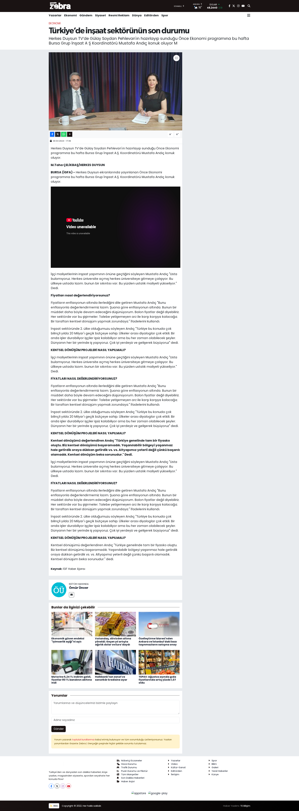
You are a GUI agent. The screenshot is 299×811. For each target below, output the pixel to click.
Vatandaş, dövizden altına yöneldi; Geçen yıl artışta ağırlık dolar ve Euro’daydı (113, 641)
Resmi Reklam (119, 15)
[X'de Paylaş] (57, 134)
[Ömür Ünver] (58, 589)
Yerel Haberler (220, 771)
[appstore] (139, 793)
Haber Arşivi (128, 781)
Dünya (137, 15)
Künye (215, 774)
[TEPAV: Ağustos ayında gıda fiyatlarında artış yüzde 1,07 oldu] (159, 662)
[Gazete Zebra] (60, 6)
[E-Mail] (71, 594)
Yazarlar (55, 15)
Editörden (151, 15)
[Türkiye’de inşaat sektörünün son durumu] (115, 91)
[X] (57, 786)
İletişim (175, 774)
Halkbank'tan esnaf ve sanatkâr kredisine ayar (111, 678)
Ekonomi (70, 15)
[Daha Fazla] (69, 134)
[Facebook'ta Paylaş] (52, 134)
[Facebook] (51, 786)
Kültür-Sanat (178, 767)
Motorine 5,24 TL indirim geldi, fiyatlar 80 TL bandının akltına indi (71, 679)
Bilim (214, 764)
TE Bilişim (245, 805)
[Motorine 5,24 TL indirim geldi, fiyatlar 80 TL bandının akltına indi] (71, 662)
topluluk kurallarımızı (83, 739)
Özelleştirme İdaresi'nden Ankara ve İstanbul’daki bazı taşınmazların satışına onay (158, 641)
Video (174, 764)
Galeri (215, 767)
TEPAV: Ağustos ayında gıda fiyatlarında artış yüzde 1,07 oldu (157, 679)
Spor (164, 15)
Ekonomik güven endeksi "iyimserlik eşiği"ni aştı (67, 640)
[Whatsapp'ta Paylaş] (63, 134)
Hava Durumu (129, 764)
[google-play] (158, 793)
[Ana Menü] (248, 15)
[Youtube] (68, 786)
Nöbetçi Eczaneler (131, 760)
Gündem (85, 15)
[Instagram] (62, 786)
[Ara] (249, 6)
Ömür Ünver (78, 588)
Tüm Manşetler (129, 774)
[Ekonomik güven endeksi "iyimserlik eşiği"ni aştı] (71, 624)
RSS (55, 805)
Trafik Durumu (129, 767)
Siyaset (100, 15)
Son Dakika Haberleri (132, 777)
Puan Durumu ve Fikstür (134, 771)
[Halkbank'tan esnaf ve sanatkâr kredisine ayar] (115, 662)
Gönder (59, 729)
